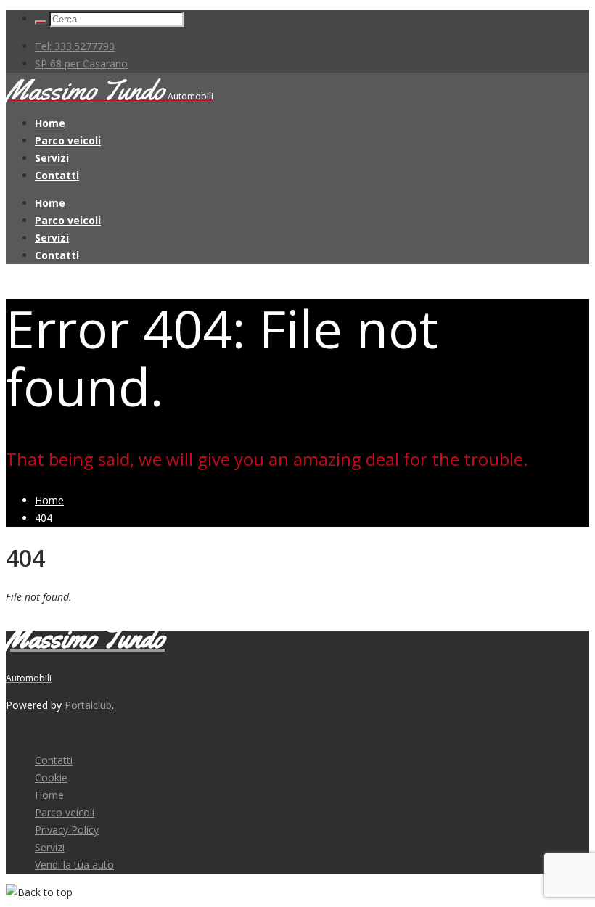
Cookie (51, 777)
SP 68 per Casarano (81, 63)
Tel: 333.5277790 (75, 46)
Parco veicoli (68, 140)
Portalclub (88, 705)
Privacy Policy (67, 830)
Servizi (52, 158)
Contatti (57, 175)
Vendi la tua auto (74, 864)
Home (50, 123)
